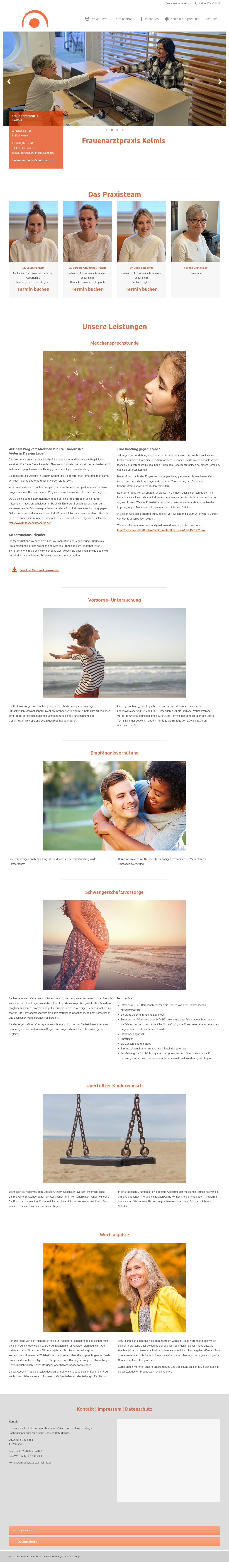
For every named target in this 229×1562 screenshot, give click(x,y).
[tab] (106, 129)
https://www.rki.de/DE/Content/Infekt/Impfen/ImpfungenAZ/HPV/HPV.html (161, 530)
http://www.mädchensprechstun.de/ (30, 523)
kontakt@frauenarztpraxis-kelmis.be (33, 152)
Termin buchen (33, 289)
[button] (8, 81)
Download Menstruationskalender (39, 570)
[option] (114, 79)
